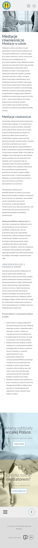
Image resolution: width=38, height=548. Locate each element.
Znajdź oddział (19, 444)
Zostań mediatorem (19, 491)
